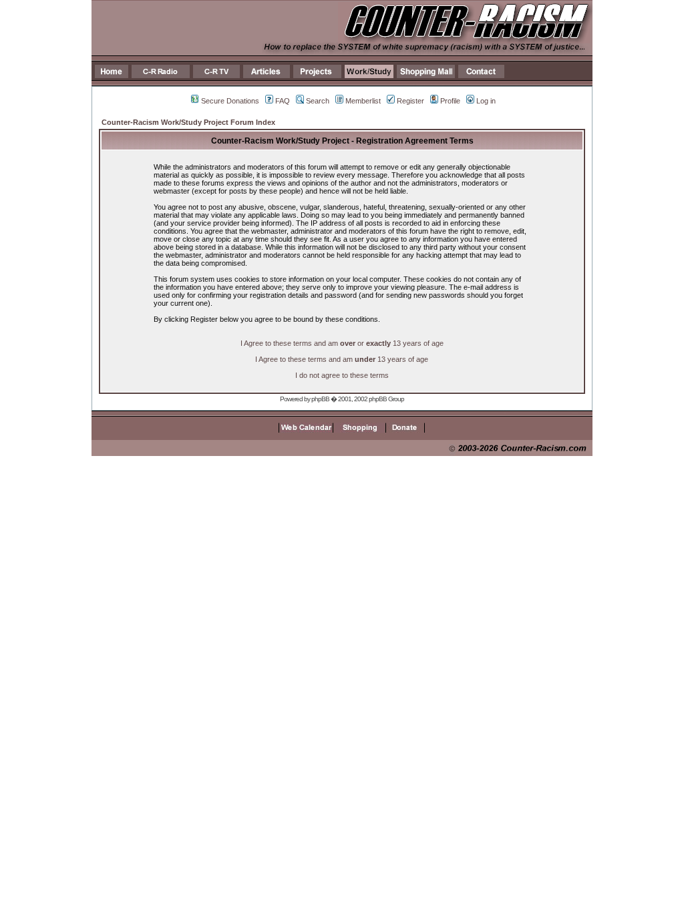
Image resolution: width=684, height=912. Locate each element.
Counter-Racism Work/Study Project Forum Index (188, 122)
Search (317, 101)
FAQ (282, 101)
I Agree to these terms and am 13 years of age (341, 359)
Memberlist (363, 101)
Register (410, 101)
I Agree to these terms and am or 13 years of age (342, 343)
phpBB (320, 399)
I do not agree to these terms (342, 375)
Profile (450, 101)
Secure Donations (230, 101)
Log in (486, 101)
